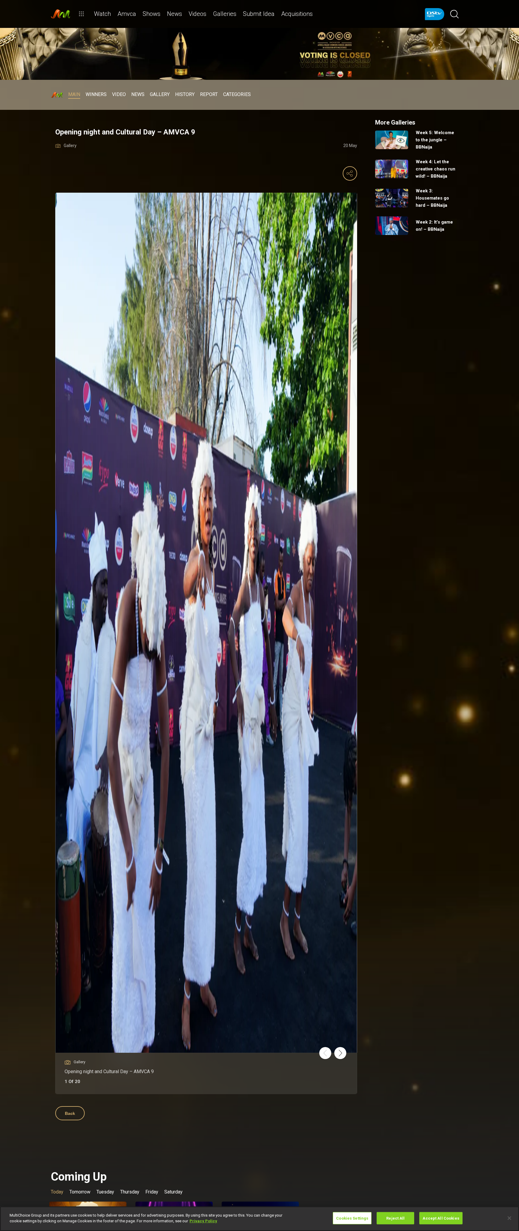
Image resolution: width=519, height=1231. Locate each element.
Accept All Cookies (441, 1218)
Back (70, 1113)
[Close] (509, 1218)
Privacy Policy (203, 1221)
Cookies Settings (352, 1218)
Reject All (395, 1218)
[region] (259, 1218)
